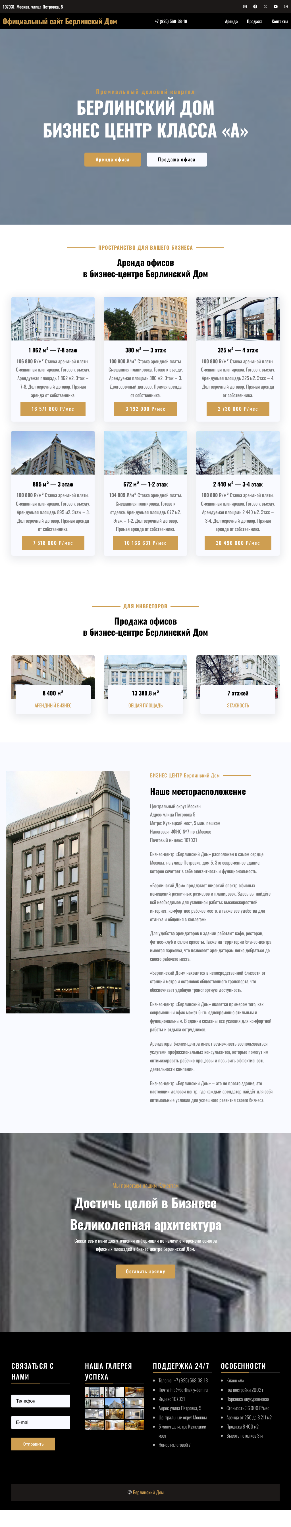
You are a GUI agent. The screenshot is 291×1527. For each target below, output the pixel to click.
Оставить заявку (145, 1271)
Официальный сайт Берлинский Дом (60, 20)
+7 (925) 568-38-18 (171, 21)
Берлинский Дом (148, 1492)
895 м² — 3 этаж (53, 484)
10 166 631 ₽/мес (145, 542)
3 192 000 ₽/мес (146, 408)
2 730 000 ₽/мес (238, 408)
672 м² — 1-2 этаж (145, 484)
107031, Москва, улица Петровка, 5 (33, 6)
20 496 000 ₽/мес (238, 542)
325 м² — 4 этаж (238, 350)
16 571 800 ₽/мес (53, 408)
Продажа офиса (177, 159)
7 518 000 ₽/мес (53, 542)
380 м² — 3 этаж (145, 350)
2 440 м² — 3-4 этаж (238, 484)
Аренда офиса (113, 159)
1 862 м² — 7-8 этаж (53, 350)
